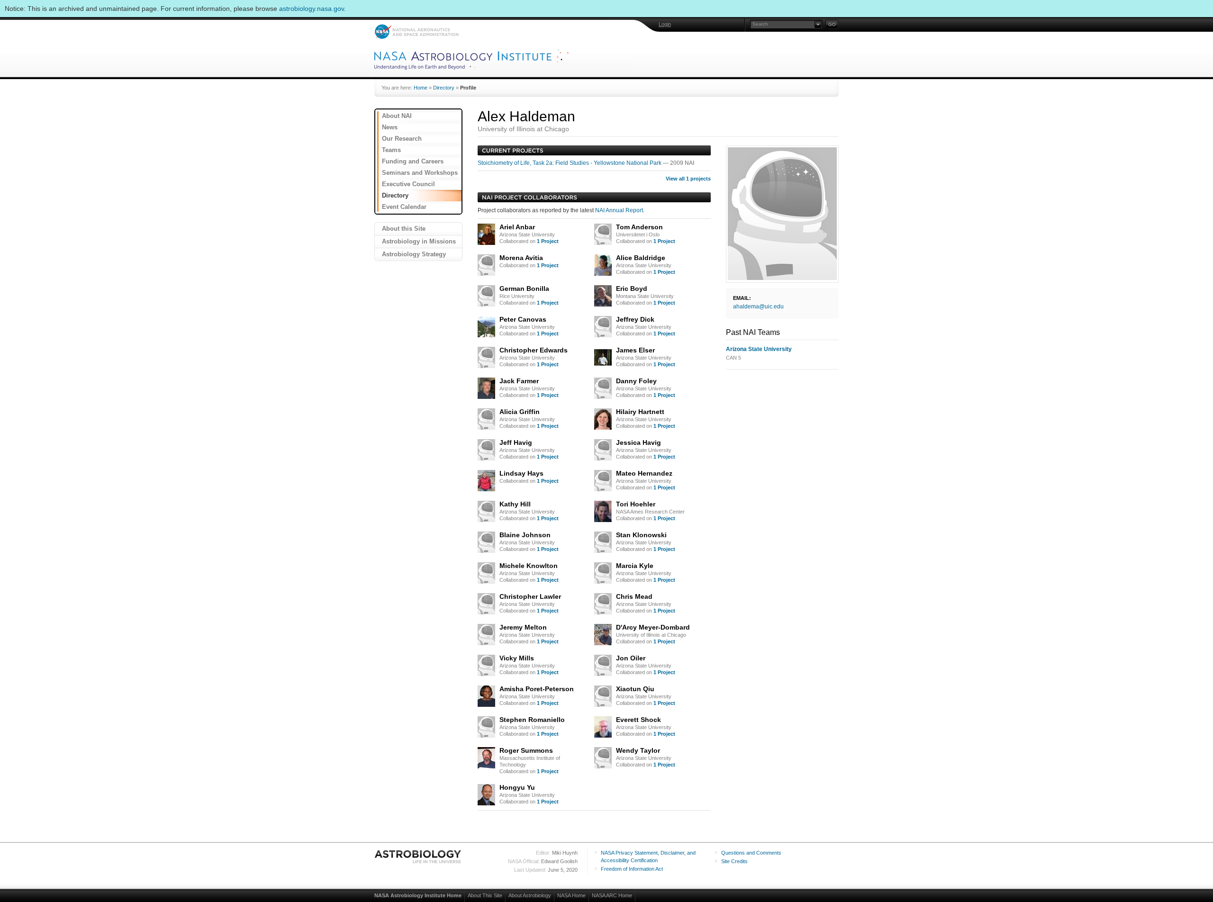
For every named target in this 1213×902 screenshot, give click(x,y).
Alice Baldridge (640, 258)
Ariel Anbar (517, 227)
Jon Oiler (630, 658)
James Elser (635, 350)
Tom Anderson (639, 227)
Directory (443, 87)
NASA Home (571, 895)
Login (665, 24)
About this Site (403, 228)
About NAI (397, 115)
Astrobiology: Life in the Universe (418, 856)
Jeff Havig (515, 442)
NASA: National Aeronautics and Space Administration (416, 31)
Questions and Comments (751, 853)
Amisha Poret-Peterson (536, 689)
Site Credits (734, 861)
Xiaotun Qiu (635, 689)
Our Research (402, 138)
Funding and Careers (413, 161)
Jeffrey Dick (635, 319)
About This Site (485, 895)
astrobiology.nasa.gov (311, 8)
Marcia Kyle (634, 565)
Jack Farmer (519, 381)
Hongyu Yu (517, 787)
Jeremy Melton (523, 627)
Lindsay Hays (521, 473)
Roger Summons (526, 750)
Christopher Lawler (530, 596)
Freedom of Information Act (632, 869)
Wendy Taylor (638, 750)
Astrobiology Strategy (414, 254)
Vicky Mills (516, 658)
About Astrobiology (529, 895)
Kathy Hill (515, 504)
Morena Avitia (521, 258)
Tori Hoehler (635, 504)
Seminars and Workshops (420, 172)
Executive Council (408, 184)
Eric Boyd (631, 288)
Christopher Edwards (533, 350)
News (390, 127)
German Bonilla (524, 288)
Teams (391, 149)
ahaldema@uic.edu (758, 306)
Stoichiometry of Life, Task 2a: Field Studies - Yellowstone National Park (570, 163)
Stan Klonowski (641, 535)
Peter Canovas (522, 319)
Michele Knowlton (528, 565)
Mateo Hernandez (644, 473)
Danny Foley (636, 381)
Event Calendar (404, 206)
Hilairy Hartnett (640, 411)
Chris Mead (634, 596)
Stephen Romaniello (532, 719)
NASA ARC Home (612, 895)
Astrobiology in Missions (419, 241)
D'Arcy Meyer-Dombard (653, 627)
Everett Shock (638, 719)
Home (420, 87)
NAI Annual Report (619, 210)
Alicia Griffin (519, 411)
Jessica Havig (638, 442)
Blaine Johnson (525, 535)
